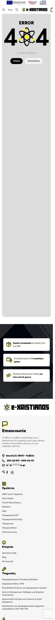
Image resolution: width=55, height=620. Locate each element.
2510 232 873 (12, 460)
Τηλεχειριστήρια (9, 527)
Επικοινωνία (7, 561)
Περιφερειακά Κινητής (12, 519)
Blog (4, 557)
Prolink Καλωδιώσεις (11, 502)
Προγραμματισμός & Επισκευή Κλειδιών (20, 579)
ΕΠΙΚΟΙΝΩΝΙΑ (34, 61)
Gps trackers (8, 498)
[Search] (17, 9)
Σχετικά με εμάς (9, 553)
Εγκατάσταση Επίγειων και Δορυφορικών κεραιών (24, 587)
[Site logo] (34, 9)
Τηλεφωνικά (7, 523)
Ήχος (4, 511)
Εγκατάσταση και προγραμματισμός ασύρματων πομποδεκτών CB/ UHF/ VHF (23, 607)
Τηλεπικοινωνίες (9, 532)
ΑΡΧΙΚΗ (16, 61)
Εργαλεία (6, 506)
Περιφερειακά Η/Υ (10, 515)
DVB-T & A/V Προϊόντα (12, 494)
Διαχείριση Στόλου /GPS (13, 583)
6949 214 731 (27, 460)
